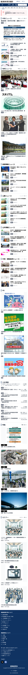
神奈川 (9, 7)
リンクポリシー (5, 623)
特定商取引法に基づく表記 (7, 616)
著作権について (5, 622)
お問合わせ (18, 1)
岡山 (22, 7)
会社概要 (3, 637)
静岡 (12, 7)
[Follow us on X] (2, 662)
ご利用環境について (6, 618)
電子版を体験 (16, 5)
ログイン (23, 1)
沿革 (2, 640)
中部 (14, 7)
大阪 (17, 7)
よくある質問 (4, 627)
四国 (19, 7)
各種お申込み (12, 5)
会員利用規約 (4, 614)
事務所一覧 (4, 638)
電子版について (9, 5)
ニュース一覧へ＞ (23, 164)
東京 (6, 7)
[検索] (26, 5)
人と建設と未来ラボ (6, 652)
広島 (25, 7)
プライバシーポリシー (6, 620)
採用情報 (3, 642)
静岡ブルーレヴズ (5, 655)
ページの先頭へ (14, 670)
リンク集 (3, 644)
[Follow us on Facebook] (5, 662)
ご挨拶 (3, 635)
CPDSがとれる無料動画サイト (8, 650)
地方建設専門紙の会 (6, 653)
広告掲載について (5, 625)
